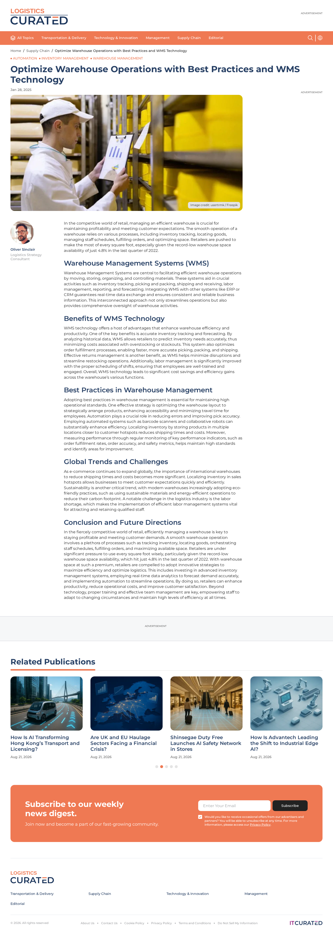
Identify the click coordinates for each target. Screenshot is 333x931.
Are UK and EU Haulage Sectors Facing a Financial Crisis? (123, 743)
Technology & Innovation (116, 38)
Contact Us (109, 923)
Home (15, 51)
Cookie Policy (134, 923)
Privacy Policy (161, 923)
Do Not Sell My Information (238, 923)
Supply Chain (189, 38)
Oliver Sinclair (22, 249)
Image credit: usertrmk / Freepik (214, 205)
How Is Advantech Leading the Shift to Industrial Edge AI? (284, 743)
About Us (87, 923)
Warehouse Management (118, 58)
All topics (25, 38)
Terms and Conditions (195, 923)
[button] (156, 766)
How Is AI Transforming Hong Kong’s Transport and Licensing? (45, 743)
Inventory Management (64, 58)
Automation (25, 58)
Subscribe (290, 805)
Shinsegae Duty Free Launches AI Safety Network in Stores (205, 743)
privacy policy (260, 824)
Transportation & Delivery (63, 38)
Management (158, 38)
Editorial (216, 38)
